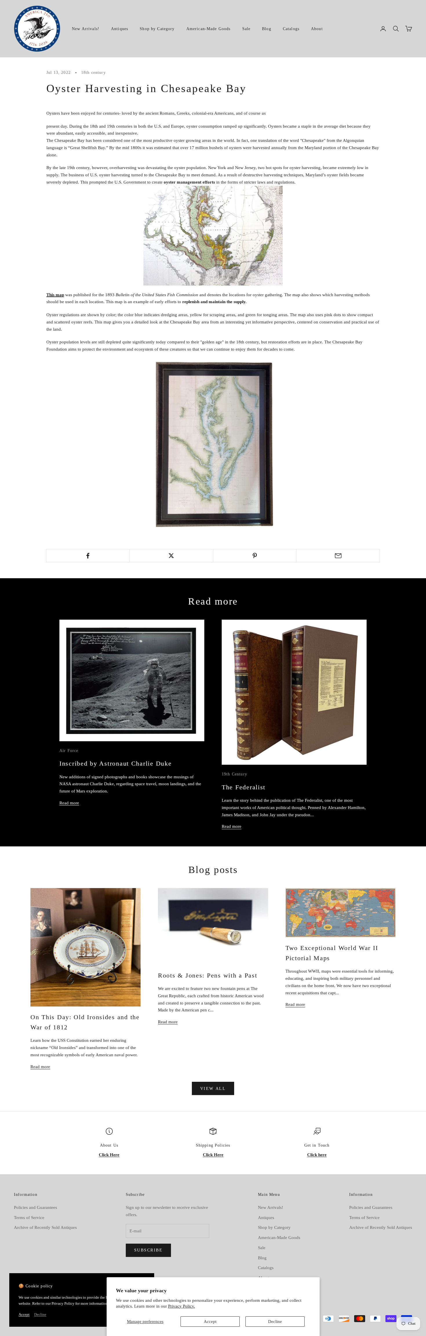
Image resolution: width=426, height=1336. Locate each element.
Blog (266, 28)
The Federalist (243, 787)
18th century (93, 72)
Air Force (68, 750)
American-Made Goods (208, 28)
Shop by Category (157, 28)
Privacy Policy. (181, 1306)
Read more (69, 803)
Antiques (119, 28)
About (317, 28)
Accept (210, 1321)
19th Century (234, 774)
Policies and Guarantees (35, 1207)
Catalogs (291, 28)
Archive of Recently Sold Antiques (45, 1227)
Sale (246, 28)
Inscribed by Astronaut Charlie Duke (115, 763)
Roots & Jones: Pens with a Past (207, 975)
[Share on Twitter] (171, 555)
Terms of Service (29, 1217)
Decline (275, 1321)
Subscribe (148, 1250)
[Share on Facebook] (88, 555)
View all (213, 1088)
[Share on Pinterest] (254, 555)
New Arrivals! (85, 28)
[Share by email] (338, 555)
